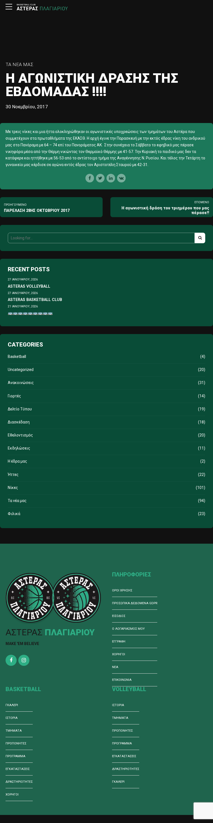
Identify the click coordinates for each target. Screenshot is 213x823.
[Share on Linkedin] (110, 178)
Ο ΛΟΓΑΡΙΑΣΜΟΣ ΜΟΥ (128, 629)
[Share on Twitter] (100, 178)
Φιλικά (14, 513)
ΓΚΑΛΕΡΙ (12, 705)
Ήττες (13, 474)
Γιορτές (14, 396)
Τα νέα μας (19, 64)
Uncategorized (21, 369)
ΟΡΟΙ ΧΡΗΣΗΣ (122, 590)
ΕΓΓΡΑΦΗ (118, 641)
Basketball (17, 356)
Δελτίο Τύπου (20, 409)
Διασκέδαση (19, 422)
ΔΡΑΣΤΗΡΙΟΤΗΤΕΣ (19, 782)
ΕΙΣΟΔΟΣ (118, 616)
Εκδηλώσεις (19, 448)
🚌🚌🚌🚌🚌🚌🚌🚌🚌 (30, 313)
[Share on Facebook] (89, 178)
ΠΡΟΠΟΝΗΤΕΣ (16, 743)
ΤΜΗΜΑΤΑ (14, 730)
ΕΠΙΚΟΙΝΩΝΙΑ (121, 680)
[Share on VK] (121, 178)
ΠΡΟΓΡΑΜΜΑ (15, 756)
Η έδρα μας (17, 461)
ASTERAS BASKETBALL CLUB (35, 299)
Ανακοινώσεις (21, 382)
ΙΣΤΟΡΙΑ (11, 718)
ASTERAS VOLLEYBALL (29, 286)
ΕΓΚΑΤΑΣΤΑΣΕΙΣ (18, 769)
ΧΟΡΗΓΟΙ (118, 654)
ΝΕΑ (115, 667)
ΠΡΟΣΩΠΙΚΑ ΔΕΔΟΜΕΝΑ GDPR (134, 603)
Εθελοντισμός (20, 435)
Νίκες (13, 487)
